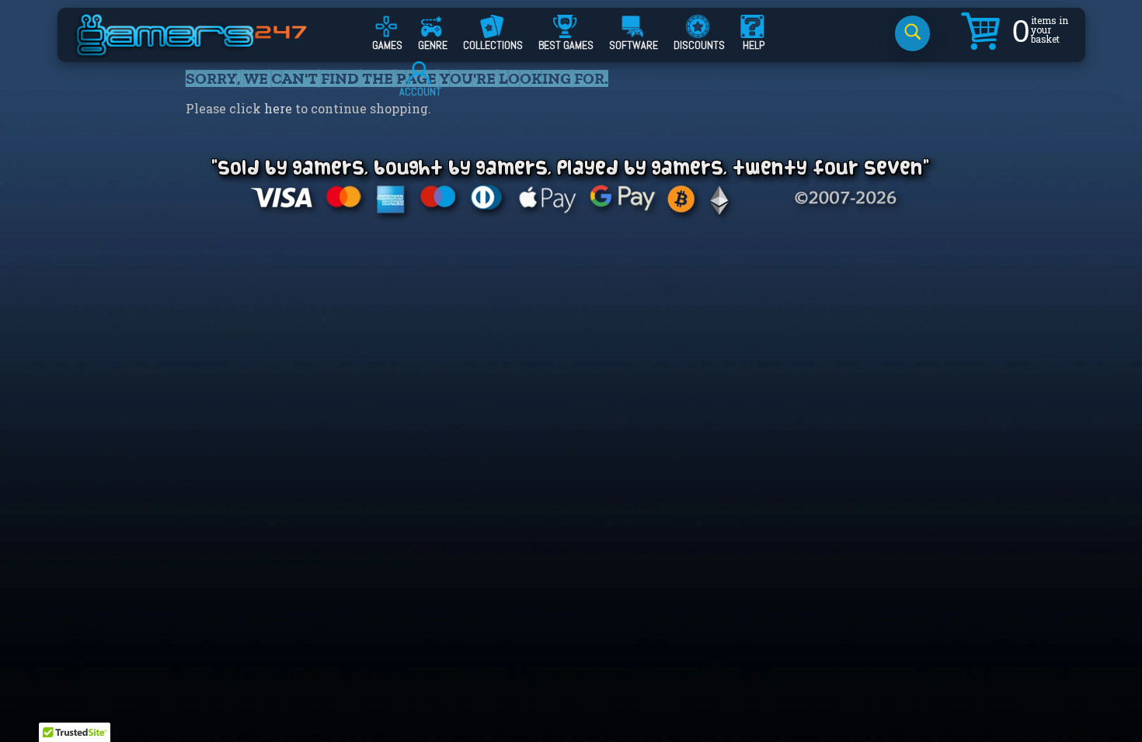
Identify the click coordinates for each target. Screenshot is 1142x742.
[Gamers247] (209, 49)
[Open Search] (912, 33)
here (278, 108)
